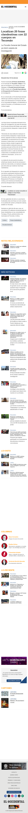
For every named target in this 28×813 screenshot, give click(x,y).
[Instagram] (12, 796)
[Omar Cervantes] (4, 538)
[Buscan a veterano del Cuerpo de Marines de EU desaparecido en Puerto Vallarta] (5, 594)
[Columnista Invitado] (4, 554)
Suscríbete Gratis (14, 680)
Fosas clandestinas (15, 220)
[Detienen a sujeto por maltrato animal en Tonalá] (5, 246)
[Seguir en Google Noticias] (25, 73)
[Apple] (19, 796)
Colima (4, 220)
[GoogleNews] (15, 796)
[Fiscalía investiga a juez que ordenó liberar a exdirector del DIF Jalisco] (5, 372)
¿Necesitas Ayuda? (14, 792)
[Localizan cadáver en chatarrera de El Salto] (5, 601)
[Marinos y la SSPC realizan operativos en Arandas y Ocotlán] (5, 303)
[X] (9, 796)
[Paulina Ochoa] (4, 546)
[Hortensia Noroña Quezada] (4, 562)
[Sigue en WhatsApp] (22, 73)
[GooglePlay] (22, 796)
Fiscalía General (7, 224)
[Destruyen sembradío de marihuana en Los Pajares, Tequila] (5, 421)
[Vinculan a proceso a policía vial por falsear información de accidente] (5, 253)
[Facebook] (5, 796)
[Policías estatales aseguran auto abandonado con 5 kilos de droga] (5, 260)
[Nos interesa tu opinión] (14, 766)
